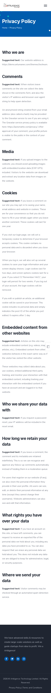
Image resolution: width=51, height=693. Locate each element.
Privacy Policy (15, 687)
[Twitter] (12, 659)
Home (4, 27)
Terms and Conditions (32, 687)
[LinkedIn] (18, 659)
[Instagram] (24, 659)
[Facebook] (6, 659)
